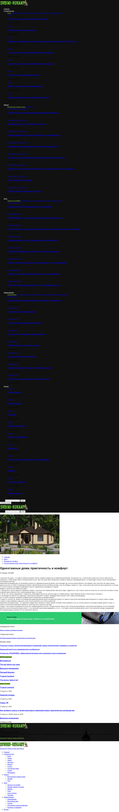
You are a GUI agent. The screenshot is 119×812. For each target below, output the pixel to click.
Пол (8, 781)
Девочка (11, 471)
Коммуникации (9, 293)
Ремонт (6, 105)
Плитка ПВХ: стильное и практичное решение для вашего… (33, 113)
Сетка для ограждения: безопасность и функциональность (33, 285)
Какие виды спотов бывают (19, 180)
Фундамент (11, 773)
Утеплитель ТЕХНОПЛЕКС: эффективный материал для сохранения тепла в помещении (33, 653)
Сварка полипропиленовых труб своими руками (29, 368)
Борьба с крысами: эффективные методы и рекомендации (33, 274)
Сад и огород (12, 793)
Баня (9, 15)
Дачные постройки (14, 203)
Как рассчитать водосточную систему (24, 323)
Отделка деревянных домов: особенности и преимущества (33, 135)
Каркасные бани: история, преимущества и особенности (32, 240)
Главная (6, 9)
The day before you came (10, 664)
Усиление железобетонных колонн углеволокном (29, 207)
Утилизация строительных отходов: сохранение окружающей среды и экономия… (44, 229)
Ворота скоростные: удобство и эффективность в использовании (37, 263)
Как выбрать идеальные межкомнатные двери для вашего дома (36, 158)
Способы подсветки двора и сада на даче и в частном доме (17, 638)
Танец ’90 (11, 415)
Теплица (10, 795)
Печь (9, 791)
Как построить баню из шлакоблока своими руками (30, 64)
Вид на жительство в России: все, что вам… (26, 124)
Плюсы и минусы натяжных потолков (24, 191)
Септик (9, 803)
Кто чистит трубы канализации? (21, 312)
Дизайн (9, 779)
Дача (5, 199)
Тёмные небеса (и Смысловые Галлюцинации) (28, 459)
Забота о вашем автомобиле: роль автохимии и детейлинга (34, 300)
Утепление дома (13, 768)
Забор (9, 760)
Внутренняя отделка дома (17, 109)
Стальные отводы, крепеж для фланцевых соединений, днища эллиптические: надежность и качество (38, 645)
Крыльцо (10, 762)
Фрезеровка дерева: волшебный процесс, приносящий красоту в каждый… (40, 169)
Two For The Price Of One (17, 437)
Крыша (9, 764)
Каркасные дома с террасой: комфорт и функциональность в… (35, 218)
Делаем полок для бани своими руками (25, 86)
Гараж (9, 758)
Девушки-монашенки (16, 426)
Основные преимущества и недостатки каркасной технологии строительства (42, 41)
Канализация (12, 297)
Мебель (10, 789)
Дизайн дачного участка (15, 787)
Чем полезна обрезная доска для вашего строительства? (32, 146)
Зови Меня (12, 448)
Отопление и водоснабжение (17, 805)
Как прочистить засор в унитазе (21, 356)
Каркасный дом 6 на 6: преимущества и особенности (20, 649)
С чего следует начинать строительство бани (27, 19)
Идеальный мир (14, 493)
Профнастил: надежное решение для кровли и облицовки (33, 251)
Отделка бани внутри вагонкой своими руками (28, 97)
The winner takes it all (16, 482)
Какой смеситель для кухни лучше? (23, 345)
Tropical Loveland (14, 392)
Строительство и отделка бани (21, 30)
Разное (6, 386)
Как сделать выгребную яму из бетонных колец (28, 379)
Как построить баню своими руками (23, 75)
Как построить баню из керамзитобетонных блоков (30, 53)
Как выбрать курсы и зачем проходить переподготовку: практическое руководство (37, 710)
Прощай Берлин (7, 672)
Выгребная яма (12, 801)
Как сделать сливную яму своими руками (26, 334)
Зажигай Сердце (14, 403)
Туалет (9, 770)
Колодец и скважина (14, 807)
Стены (9, 766)
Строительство (9, 11)
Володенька (5, 661)
